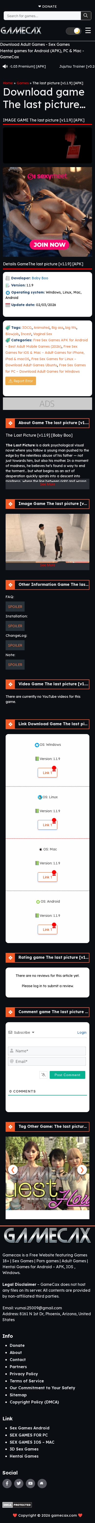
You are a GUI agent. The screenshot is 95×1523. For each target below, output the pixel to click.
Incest (26, 334)
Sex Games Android (29, 1427)
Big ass (57, 327)
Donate (49, 6)
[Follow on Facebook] (7, 1483)
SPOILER (15, 606)
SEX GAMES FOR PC (29, 1435)
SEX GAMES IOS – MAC (32, 1442)
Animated (41, 327)
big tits (70, 327)
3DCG (27, 327)
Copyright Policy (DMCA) (34, 1402)
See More (47, 484)
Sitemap (18, 1394)
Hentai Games (24, 1456)
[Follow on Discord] (42, 1483)
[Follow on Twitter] (18, 1483)
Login (81, 1032)
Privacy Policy (24, 1373)
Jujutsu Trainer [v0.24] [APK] (66, 66)
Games (23, 83)
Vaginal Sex (42, 334)
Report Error (23, 381)
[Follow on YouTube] (30, 1483)
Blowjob (12, 334)
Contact (18, 1359)
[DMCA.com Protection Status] (17, 1504)
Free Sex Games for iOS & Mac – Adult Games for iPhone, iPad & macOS (45, 352)
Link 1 (47, 773)
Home (8, 83)
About (16, 1352)
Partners (18, 1366)
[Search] (86, 15)
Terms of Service (27, 1380)
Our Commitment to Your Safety (42, 1387)
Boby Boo (40, 278)
